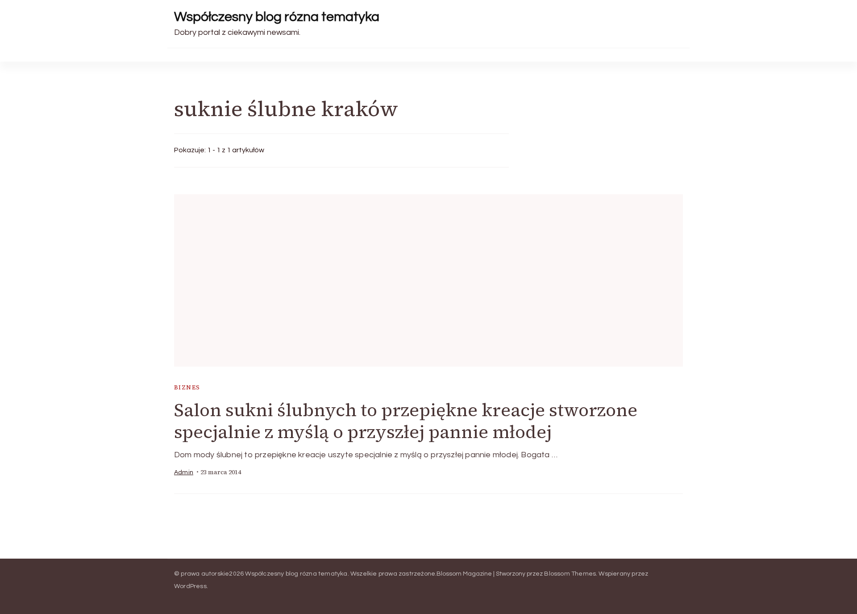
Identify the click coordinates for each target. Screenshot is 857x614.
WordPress (190, 586)
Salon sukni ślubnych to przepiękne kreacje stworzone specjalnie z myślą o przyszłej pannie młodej (405, 421)
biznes (187, 387)
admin (183, 472)
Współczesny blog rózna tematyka (276, 17)
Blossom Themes (570, 574)
